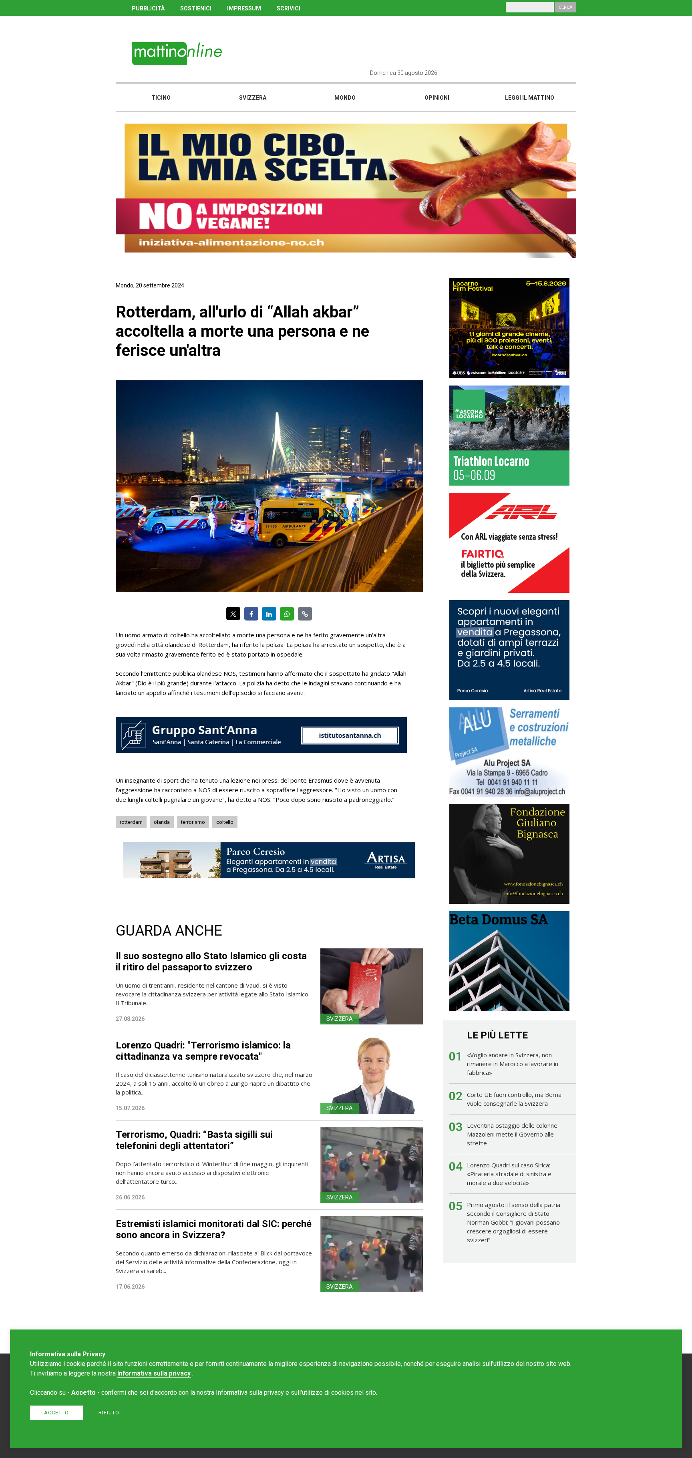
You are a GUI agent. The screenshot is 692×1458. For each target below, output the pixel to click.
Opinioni (436, 97)
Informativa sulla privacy (154, 1373)
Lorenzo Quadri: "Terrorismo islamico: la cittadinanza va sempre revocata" (203, 1051)
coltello (224, 822)
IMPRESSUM (244, 8)
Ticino (161, 97)
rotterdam (131, 822)
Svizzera (252, 97)
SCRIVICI (288, 8)
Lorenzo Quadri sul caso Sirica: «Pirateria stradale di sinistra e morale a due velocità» (509, 1174)
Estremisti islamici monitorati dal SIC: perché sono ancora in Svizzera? (214, 1229)
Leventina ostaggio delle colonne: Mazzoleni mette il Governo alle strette (513, 1134)
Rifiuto (109, 1413)
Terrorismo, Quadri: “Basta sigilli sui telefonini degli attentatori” (194, 1140)
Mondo (345, 97)
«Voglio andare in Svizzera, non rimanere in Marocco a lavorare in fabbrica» (512, 1063)
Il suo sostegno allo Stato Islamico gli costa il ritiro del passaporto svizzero (211, 961)
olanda (162, 822)
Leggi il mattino (529, 97)
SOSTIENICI (195, 8)
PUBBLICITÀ (148, 8)
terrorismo (193, 822)
